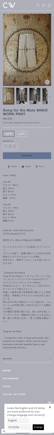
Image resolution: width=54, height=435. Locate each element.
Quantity (8, 141)
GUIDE (7, 387)
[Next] (49, 97)
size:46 (21, 134)
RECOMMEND (11, 379)
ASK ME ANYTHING (14, 394)
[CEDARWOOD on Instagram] (49, 403)
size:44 (8, 134)
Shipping (17, 123)
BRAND (7, 371)
